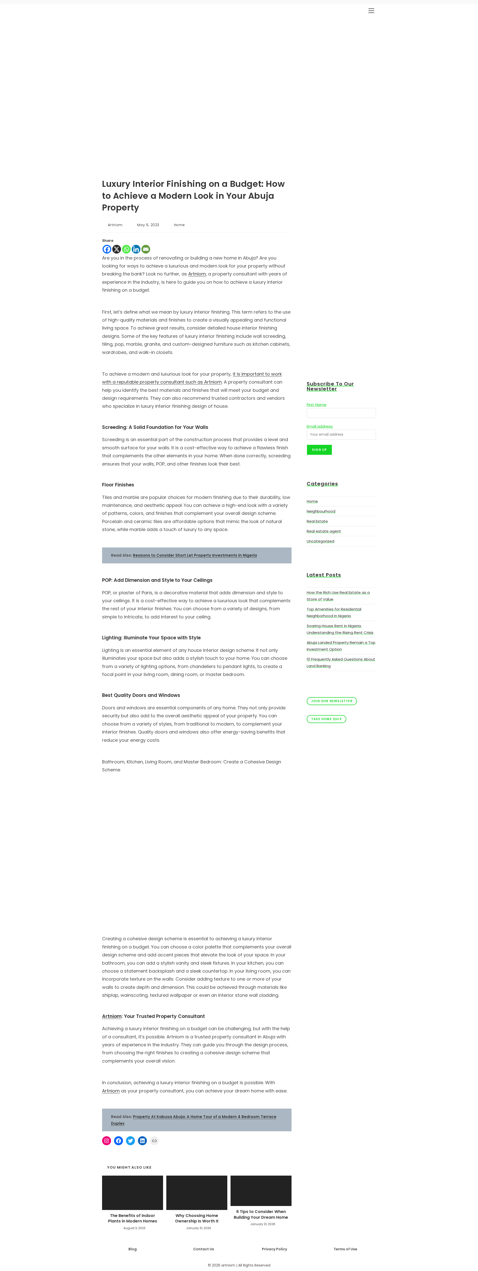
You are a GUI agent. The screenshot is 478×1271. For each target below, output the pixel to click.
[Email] (145, 249)
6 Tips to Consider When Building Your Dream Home (261, 1214)
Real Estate (317, 521)
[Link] (154, 1140)
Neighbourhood (321, 511)
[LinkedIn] (142, 1140)
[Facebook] (107, 249)
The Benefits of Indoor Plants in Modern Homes (132, 1218)
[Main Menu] (371, 11)
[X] (116, 249)
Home (179, 224)
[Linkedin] (136, 249)
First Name (316, 404)
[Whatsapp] (126, 249)
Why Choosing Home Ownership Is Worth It (197, 1218)
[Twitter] (130, 1140)
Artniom (115, 224)
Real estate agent (324, 531)
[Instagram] (106, 1140)
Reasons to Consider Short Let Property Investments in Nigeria (195, 555)
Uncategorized (320, 541)
